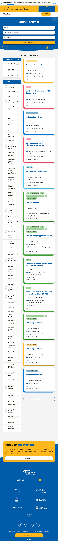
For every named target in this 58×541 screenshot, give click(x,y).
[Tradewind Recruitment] (7, 13)
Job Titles (8, 82)
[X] (25, 525)
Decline (29, 539)
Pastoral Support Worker (36, 65)
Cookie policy (47, 531)
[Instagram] (33, 525)
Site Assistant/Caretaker (36, 171)
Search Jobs (28, 42)
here (26, 9)
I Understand (28, 535)
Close (54, 3)
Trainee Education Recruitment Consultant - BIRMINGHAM (39, 293)
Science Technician (34, 117)
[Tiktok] (20, 525)
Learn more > (10, 4)
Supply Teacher (32, 202)
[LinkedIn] (38, 525)
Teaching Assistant (34, 322)
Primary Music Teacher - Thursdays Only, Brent (36, 144)
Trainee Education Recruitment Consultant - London (39, 265)
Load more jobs (39, 399)
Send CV (45, 14)
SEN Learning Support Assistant (39, 235)
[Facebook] (29, 525)
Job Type (8, 59)
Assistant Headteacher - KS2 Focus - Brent (38, 92)
